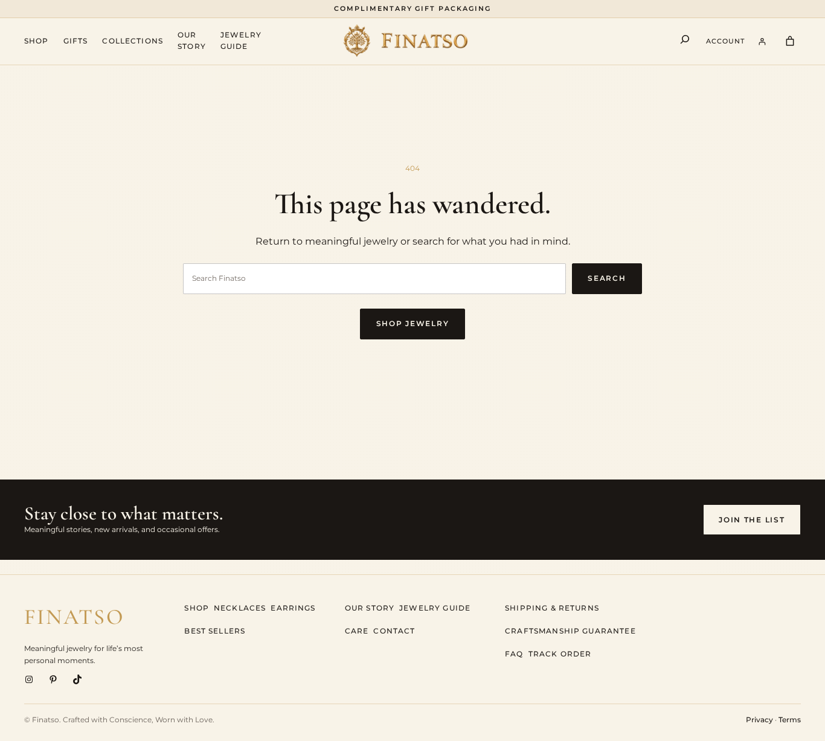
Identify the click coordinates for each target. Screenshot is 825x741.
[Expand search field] (685, 41)
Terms (789, 719)
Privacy (759, 719)
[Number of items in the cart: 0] (790, 41)
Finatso (74, 617)
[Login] (762, 41)
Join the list (752, 519)
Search (607, 278)
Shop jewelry (412, 323)
